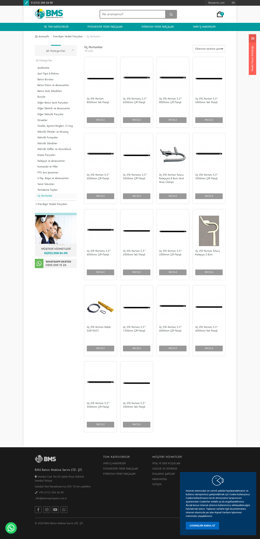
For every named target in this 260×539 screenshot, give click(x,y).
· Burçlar (40, 96)
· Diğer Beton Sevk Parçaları (52, 102)
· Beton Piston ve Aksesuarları (52, 85)
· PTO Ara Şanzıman (47, 172)
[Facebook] (38, 509)
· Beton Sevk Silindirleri (49, 91)
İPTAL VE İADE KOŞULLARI (166, 463)
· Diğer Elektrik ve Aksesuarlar (53, 108)
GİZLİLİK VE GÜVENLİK (164, 468)
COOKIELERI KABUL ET (202, 525)
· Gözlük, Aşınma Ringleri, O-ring (54, 126)
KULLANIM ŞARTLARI (163, 473)
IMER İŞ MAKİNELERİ (114, 463)
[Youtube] (55, 509)
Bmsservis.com (216, 2)
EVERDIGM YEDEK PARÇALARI (158, 26)
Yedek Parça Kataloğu (252, 58)
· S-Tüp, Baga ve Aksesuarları (52, 178)
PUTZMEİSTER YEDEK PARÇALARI (120, 468)
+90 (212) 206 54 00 (50, 492)
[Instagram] (46, 509)
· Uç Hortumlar (44, 195)
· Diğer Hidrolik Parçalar (50, 114)
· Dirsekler (42, 120)
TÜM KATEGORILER (57, 26)
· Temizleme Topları (47, 189)
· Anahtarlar (42, 67)
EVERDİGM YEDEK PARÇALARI (119, 473)
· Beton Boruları (44, 79)
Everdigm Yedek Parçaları (52, 204)
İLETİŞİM (157, 484)
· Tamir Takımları (45, 184)
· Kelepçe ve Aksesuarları (50, 161)
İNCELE (100, 120)
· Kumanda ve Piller (47, 166)
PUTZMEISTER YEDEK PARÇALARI (105, 26)
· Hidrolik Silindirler (46, 143)
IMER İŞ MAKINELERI (204, 26)
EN (233, 2)
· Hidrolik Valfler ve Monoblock (53, 149)
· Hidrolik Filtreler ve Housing (52, 131)
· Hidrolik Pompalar (47, 137)
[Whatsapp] (64, 509)
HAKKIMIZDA (159, 479)
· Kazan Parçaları (45, 155)
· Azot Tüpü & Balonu (47, 73)
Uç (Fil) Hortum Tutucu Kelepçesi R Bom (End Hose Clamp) (171, 178)
